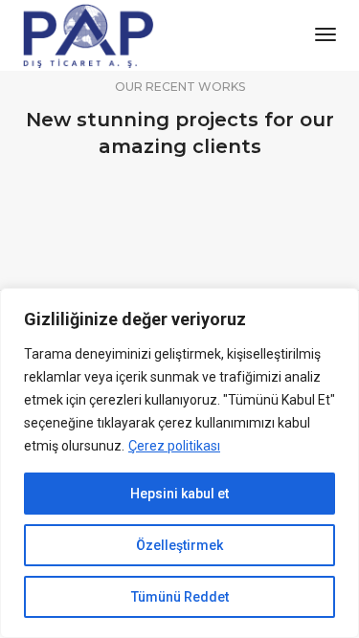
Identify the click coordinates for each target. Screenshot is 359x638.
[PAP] (88, 34)
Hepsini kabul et (179, 493)
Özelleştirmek (179, 545)
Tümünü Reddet (180, 597)
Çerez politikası (174, 445)
